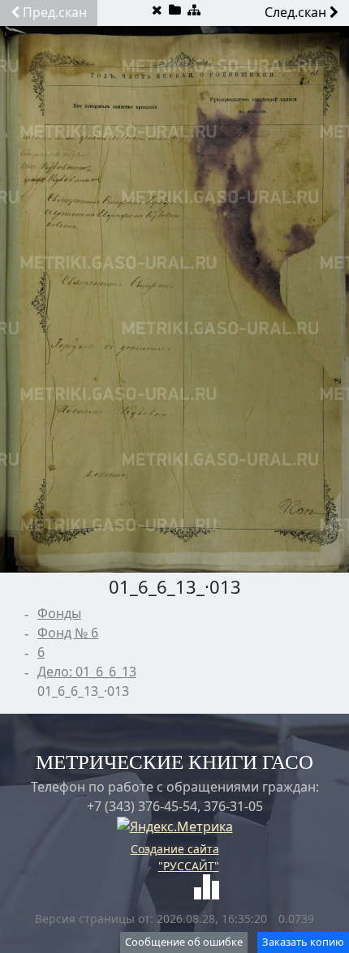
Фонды (59, 613)
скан (55, 12)
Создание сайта (175, 848)
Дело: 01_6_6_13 (86, 671)
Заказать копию (303, 941)
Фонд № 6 (67, 633)
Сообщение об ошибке (184, 941)
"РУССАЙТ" (188, 866)
